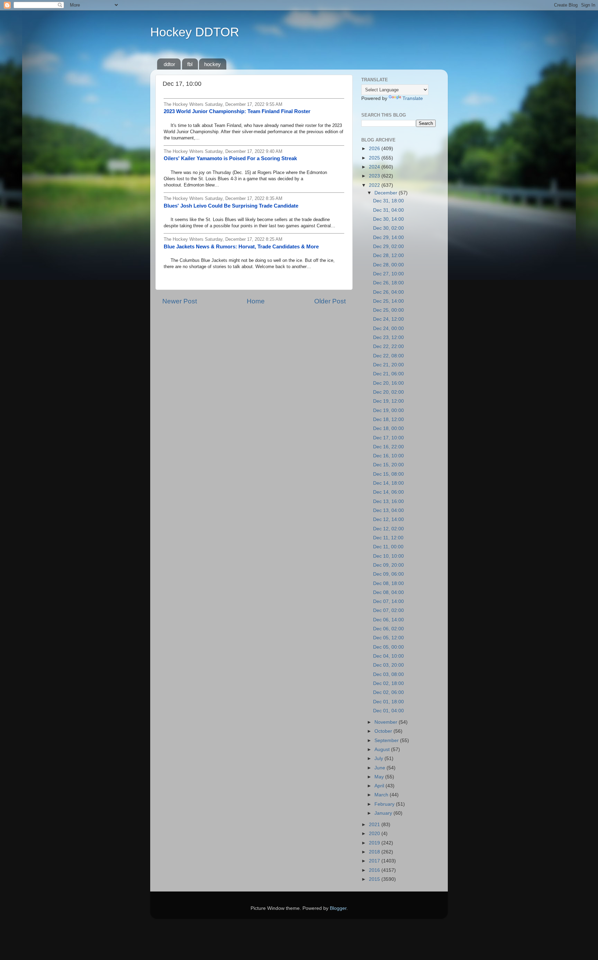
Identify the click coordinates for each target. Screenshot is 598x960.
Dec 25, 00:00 (388, 310)
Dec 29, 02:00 (388, 246)
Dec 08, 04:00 (388, 592)
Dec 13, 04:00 (388, 510)
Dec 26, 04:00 (388, 292)
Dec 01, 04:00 (388, 710)
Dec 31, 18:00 (388, 200)
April (380, 785)
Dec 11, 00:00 (388, 546)
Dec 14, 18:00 (388, 483)
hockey (212, 64)
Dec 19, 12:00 (388, 401)
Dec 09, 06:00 (388, 574)
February (385, 804)
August (382, 749)
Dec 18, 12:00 (388, 419)
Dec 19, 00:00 (388, 410)
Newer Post (179, 301)
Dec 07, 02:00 (388, 610)
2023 (375, 176)
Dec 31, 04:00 (388, 210)
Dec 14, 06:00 (388, 492)
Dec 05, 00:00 (388, 647)
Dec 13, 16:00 (388, 501)
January (383, 813)
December (386, 192)
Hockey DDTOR (194, 32)
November (386, 722)
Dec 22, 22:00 (388, 346)
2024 (375, 167)
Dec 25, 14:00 (388, 301)
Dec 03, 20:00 (388, 665)
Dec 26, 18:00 (388, 282)
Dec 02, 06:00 (388, 692)
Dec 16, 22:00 (388, 446)
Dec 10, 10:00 (388, 556)
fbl (189, 64)
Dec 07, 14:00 (388, 601)
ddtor (169, 64)
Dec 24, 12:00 (388, 319)
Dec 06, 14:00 (388, 619)
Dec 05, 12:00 (388, 637)
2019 (375, 842)
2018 (375, 851)
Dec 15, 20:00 (388, 464)
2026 (375, 148)
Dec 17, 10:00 (388, 437)
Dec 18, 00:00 (388, 428)
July (379, 758)
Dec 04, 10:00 (388, 656)
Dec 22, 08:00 (388, 355)
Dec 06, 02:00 (388, 628)
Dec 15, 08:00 (388, 474)
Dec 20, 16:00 (388, 383)
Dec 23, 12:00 (388, 337)
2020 (375, 833)
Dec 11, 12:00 (388, 537)
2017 (375, 860)
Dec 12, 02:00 (388, 528)
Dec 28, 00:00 (388, 264)
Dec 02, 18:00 (388, 683)
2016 (375, 870)
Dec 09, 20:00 (388, 565)
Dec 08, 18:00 (388, 583)
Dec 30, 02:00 (388, 228)
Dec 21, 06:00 (388, 373)
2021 (375, 824)
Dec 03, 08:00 (388, 674)
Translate (412, 98)
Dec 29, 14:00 (388, 237)
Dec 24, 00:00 (388, 328)
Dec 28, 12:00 (388, 255)
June (380, 767)
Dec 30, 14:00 (388, 219)
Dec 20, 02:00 (388, 392)
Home (256, 301)
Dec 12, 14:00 (388, 519)
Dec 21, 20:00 (388, 364)
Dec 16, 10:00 (388, 455)
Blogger (338, 908)
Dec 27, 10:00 (388, 273)
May (379, 776)
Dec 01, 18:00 (388, 701)
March (382, 794)
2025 (375, 158)
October (383, 731)
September (387, 740)
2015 (375, 879)
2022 (375, 185)
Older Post (330, 301)
